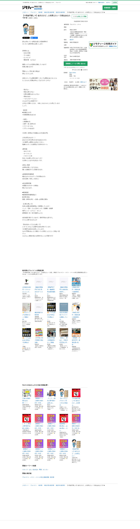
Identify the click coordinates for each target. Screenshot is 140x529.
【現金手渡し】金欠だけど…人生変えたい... (76, 452)
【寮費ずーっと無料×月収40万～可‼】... (39, 401)
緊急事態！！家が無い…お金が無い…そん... (64, 427)
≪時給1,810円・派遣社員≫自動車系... (76, 289)
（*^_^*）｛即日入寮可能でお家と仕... (51, 401)
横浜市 (72, 39)
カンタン (45, 469)
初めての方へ (101, 2)
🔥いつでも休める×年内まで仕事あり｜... (51, 316)
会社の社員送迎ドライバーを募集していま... (64, 316)
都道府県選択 (38, 9)
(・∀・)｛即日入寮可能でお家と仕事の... (26, 426)
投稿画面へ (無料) (110, 7)
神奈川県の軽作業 (49, 12)
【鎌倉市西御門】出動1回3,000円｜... (64, 289)
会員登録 (115, 2)
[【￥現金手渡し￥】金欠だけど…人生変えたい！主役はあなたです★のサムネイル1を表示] (28, 29)
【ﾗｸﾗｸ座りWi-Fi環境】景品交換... (39, 340)
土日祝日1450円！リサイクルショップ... (26, 289)
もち (30, 469)
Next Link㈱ (72, 72)
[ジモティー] (28, 7)
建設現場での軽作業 (39, 314)
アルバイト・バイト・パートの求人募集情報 (35, 477)
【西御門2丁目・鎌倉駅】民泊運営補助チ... (51, 290)
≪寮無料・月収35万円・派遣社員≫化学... (76, 341)
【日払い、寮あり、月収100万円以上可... (64, 340)
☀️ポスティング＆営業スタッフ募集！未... (26, 316)
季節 (40, 469)
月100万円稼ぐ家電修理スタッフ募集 (51, 340)
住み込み (35, 469)
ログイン (108, 2)
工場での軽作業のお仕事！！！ (26, 401)
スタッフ (25, 469)
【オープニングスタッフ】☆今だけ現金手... (64, 402)
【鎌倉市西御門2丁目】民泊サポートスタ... (39, 290)
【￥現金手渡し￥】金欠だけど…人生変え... (76, 402)
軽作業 (40, 12)
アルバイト (33, 12)
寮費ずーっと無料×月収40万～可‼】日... (76, 426)
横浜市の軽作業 (60, 12)
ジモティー (25, 12)
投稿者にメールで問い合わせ (76, 63)
